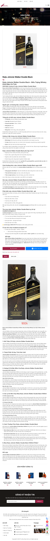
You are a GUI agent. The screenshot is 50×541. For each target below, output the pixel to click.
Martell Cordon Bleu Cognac (7, 483)
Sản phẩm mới (16, 252)
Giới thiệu (19, 1)
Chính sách (6, 532)
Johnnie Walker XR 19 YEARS (31, 483)
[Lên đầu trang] (46, 538)
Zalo (47, 519)
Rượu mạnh (10, 252)
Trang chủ (15, 17)
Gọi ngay (14, 248)
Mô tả (5, 256)
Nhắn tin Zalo (38, 248)
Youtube (47, 523)
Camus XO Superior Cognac (42, 483)
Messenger (47, 526)
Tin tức (25, 1)
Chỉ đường (47, 533)
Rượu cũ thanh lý (7, 530)
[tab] (6, 256)
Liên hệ (31, 1)
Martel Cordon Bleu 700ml (19, 483)
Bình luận (13, 256)
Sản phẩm (21, 17)
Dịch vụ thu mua (7, 528)
